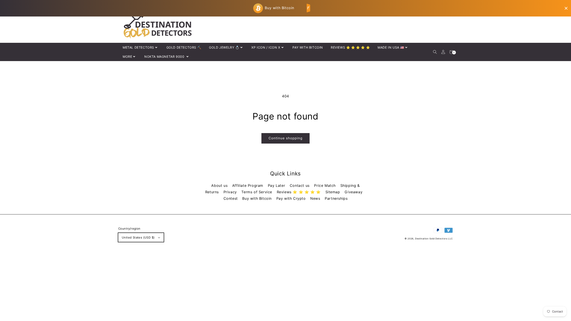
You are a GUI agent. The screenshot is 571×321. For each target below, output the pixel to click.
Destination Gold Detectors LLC (434, 238)
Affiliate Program (248, 185)
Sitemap (333, 192)
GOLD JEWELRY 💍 (224, 47)
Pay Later (277, 185)
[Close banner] (566, 8)
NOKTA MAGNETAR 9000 (164, 56)
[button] (435, 52)
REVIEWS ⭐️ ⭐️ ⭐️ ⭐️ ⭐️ (350, 47)
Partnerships (336, 198)
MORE (127, 56)
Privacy (230, 192)
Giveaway (353, 192)
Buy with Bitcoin (257, 198)
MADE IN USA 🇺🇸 (391, 47)
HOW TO (309, 8)
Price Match (325, 185)
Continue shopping (285, 138)
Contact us (300, 185)
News (315, 198)
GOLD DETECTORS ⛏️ (183, 47)
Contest (231, 198)
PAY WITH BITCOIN (307, 47)
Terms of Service (257, 192)
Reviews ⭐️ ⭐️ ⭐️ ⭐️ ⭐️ (299, 192)
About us (220, 185)
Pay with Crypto (291, 198)
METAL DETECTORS (138, 47)
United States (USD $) (138, 237)
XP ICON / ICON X (265, 47)
